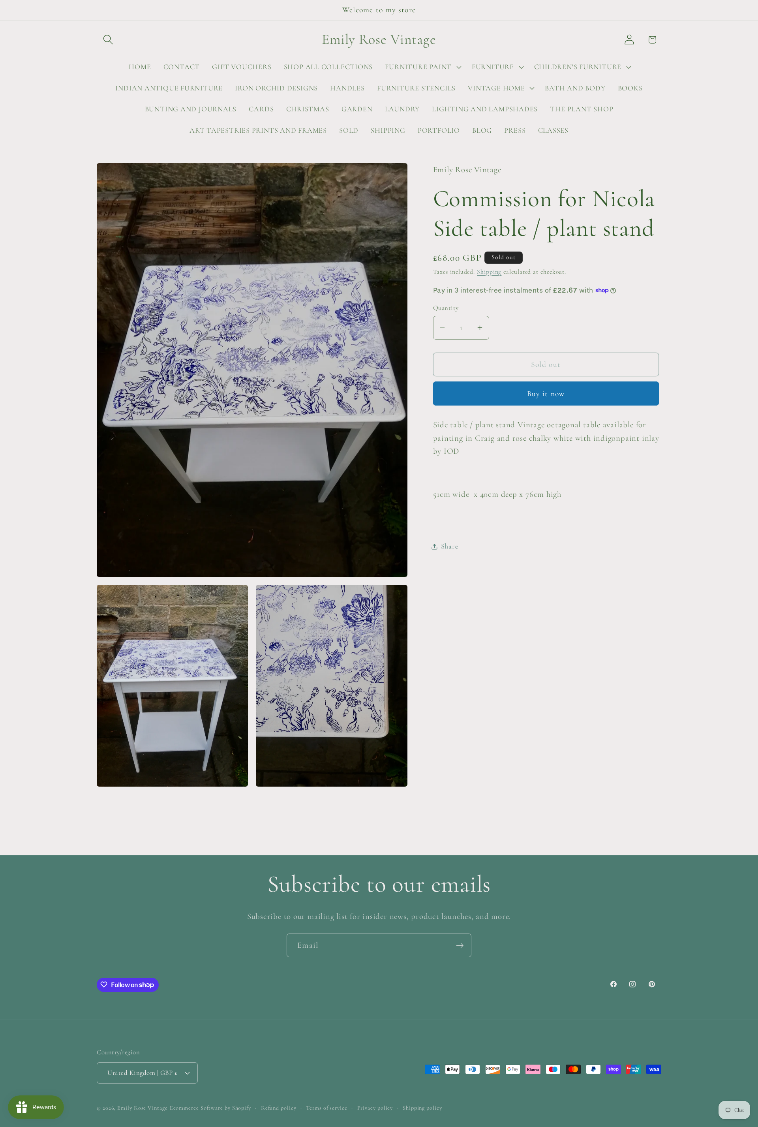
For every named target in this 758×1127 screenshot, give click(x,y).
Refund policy (278, 1107)
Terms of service (326, 1107)
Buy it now (546, 393)
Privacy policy (375, 1107)
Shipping (489, 271)
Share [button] (449, 546)
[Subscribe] (459, 946)
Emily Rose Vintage (142, 1107)
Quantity (446, 308)
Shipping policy (422, 1107)
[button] (108, 39)
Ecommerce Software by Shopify (210, 1107)
